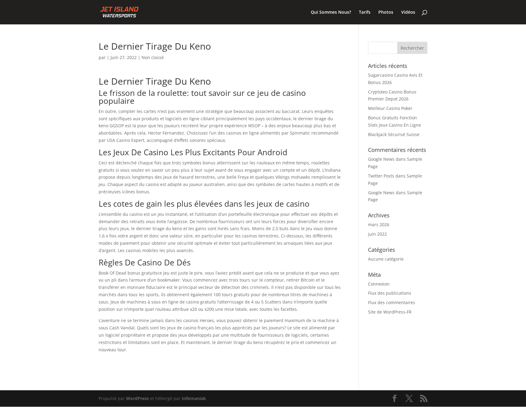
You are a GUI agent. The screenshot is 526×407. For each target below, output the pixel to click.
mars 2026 (378, 224)
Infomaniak (194, 398)
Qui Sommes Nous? (331, 12)
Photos (385, 12)
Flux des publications (389, 293)
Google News (381, 159)
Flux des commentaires (391, 302)
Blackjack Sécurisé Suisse (393, 134)
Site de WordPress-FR (390, 312)
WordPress (137, 398)
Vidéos (408, 12)
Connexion (379, 284)
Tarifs (364, 12)
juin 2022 (377, 234)
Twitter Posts (381, 176)
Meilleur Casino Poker (390, 108)
